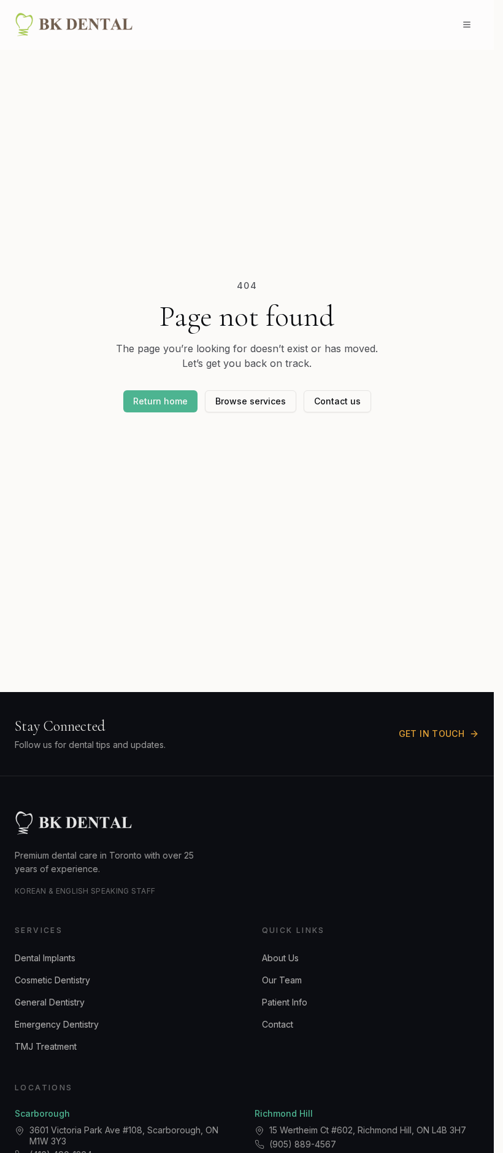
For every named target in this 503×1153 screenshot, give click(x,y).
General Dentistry (50, 1002)
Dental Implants (45, 958)
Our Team (282, 980)
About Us (280, 958)
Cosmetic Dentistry (52, 980)
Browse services (250, 401)
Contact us (337, 401)
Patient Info (284, 1002)
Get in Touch (431, 733)
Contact (277, 1024)
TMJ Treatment (46, 1046)
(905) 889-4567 (302, 1144)
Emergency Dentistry (57, 1024)
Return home (160, 401)
